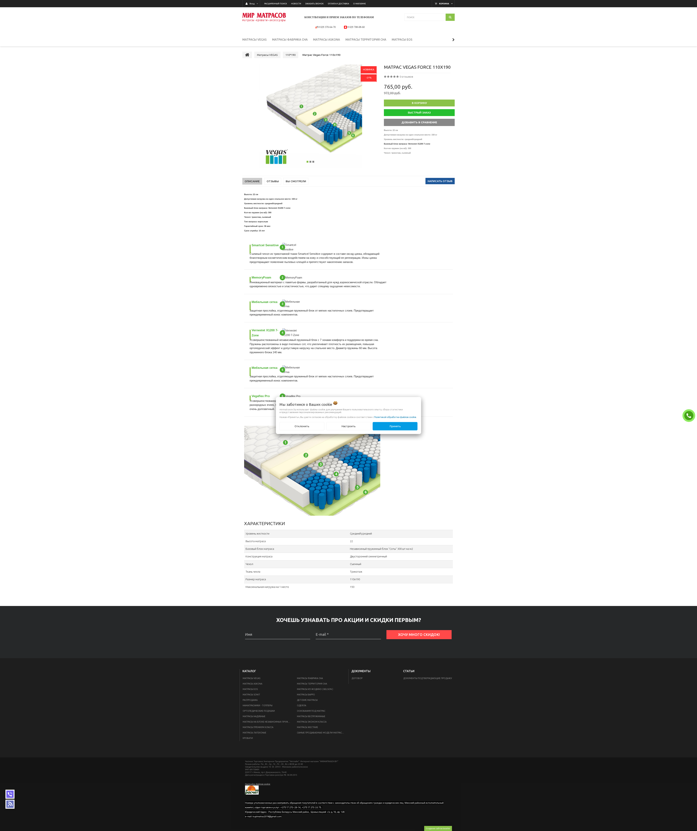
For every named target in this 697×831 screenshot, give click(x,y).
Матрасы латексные (254, 732)
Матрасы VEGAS (251, 678)
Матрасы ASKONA (252, 683)
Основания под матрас (311, 711)
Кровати (248, 738)
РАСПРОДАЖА (250, 700)
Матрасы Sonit (251, 694)
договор (357, 678)
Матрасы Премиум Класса (258, 727)
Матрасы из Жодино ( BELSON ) (315, 689)
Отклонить (302, 426)
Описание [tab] (252, 181)
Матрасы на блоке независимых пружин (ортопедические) (268, 722)
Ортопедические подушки (259, 711)
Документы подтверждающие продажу (427, 678)
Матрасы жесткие (307, 727)
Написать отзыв (440, 181)
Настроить (348, 426)
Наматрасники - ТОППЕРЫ (257, 705)
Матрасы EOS (250, 689)
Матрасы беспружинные (311, 716)
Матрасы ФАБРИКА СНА (310, 678)
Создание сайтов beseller (438, 828)
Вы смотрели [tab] (296, 181)
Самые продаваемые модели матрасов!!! (322, 732)
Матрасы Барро (306, 694)
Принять (395, 426)
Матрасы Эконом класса (312, 722)
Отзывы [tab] (273, 181)
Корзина (444, 4)
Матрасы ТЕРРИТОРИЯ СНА (312, 683)
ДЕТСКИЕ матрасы (307, 700)
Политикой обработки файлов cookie (395, 417)
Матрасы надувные (254, 716)
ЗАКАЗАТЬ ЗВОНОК (689, 415)
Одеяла (301, 705)
